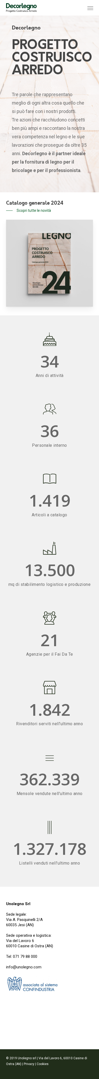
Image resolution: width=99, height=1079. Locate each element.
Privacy (29, 1064)
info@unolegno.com (23, 967)
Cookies (43, 1064)
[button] (90, 8)
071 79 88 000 (25, 956)
